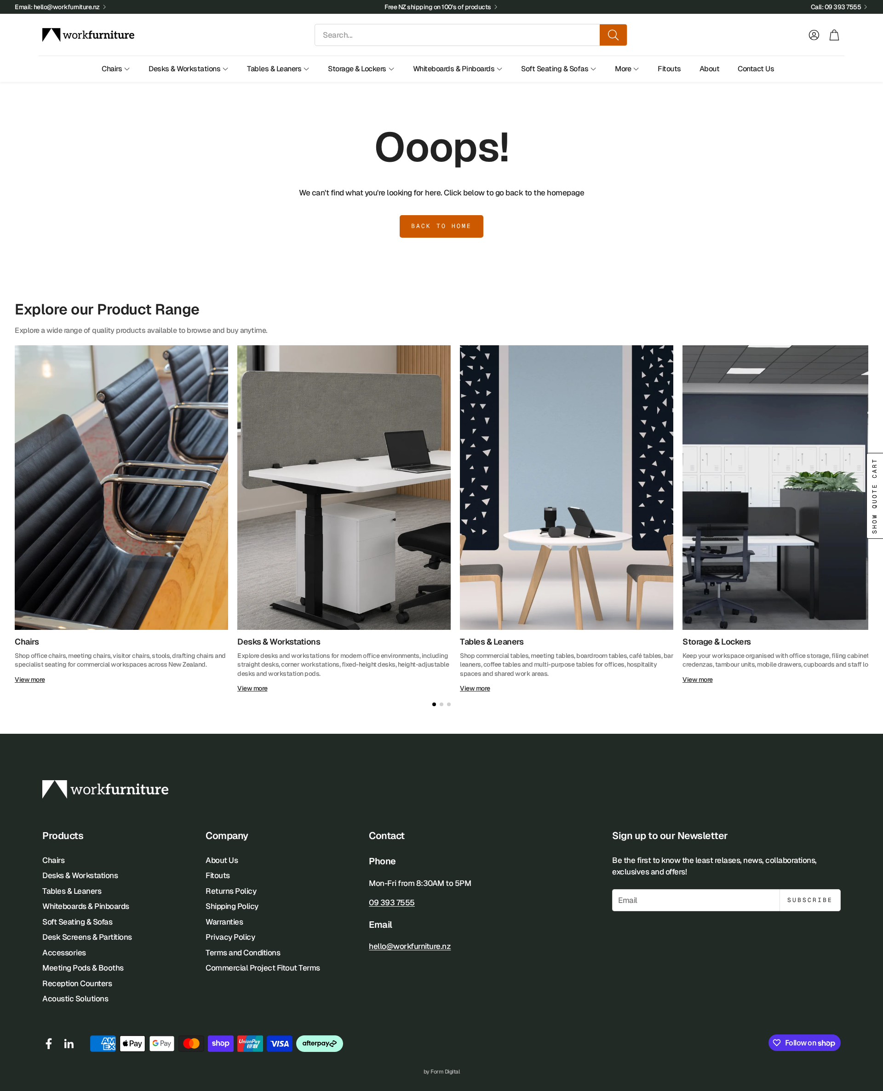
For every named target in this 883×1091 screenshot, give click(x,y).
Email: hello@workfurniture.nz (57, 7)
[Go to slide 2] (441, 704)
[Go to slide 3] (449, 704)
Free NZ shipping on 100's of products (437, 7)
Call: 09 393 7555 (836, 7)
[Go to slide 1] (434, 704)
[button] (471, 35)
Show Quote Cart (874, 496)
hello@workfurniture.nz (410, 946)
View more (30, 679)
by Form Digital (442, 1071)
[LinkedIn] (69, 1043)
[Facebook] (48, 1043)
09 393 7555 (392, 902)
